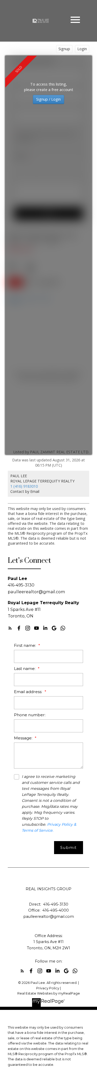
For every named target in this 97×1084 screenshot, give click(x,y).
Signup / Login (48, 99)
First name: (25, 645)
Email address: (28, 691)
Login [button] (82, 48)
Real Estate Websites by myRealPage (48, 993)
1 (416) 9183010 (24, 486)
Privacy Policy (47, 988)
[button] (10, 628)
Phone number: (30, 714)
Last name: (25, 668)
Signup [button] (64, 48)
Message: (23, 737)
